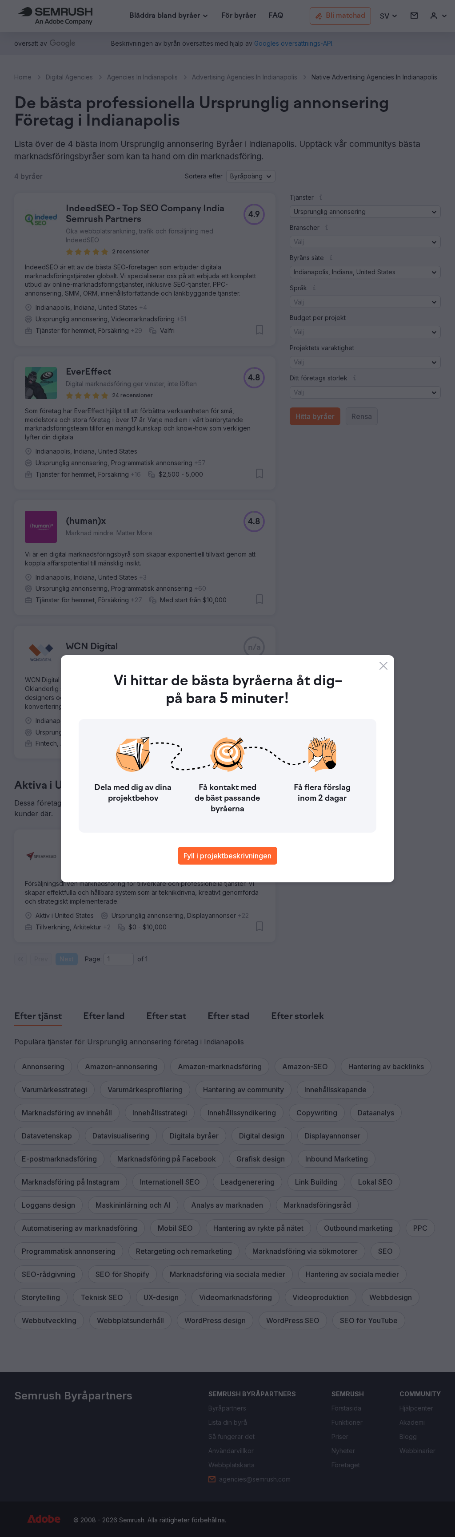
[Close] (383, 665)
